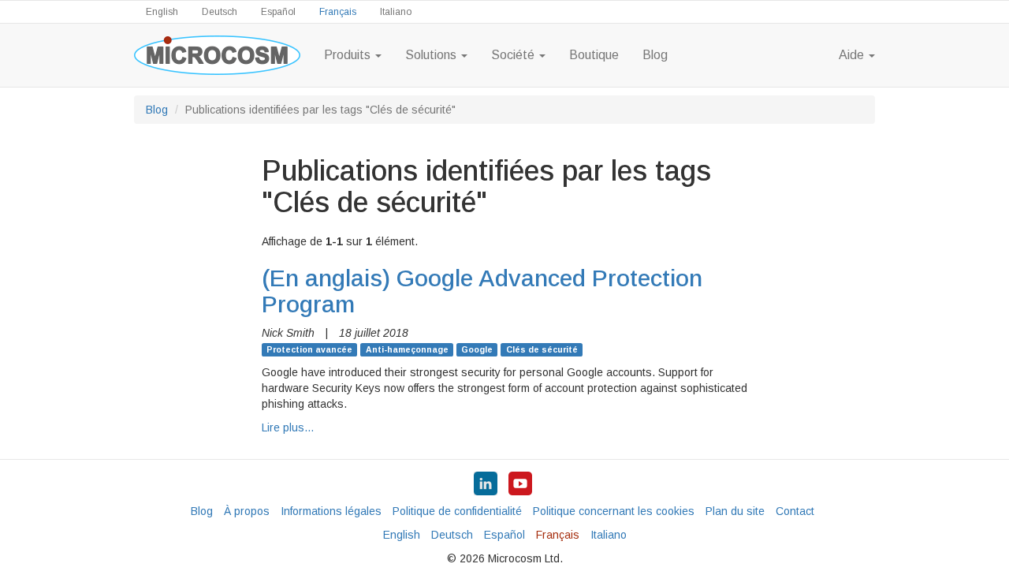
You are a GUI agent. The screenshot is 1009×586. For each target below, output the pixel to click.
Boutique (594, 55)
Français (337, 11)
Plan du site (735, 511)
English (162, 11)
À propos (247, 511)
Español (278, 11)
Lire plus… (288, 427)
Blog (655, 55)
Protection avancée (309, 349)
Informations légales (331, 511)
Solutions (432, 55)
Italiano (395, 11)
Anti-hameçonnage (407, 349)
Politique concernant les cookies (613, 511)
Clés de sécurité (542, 349)
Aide (853, 55)
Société (514, 55)
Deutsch (219, 11)
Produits (349, 55)
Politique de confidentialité (457, 511)
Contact (795, 511)
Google (477, 349)
